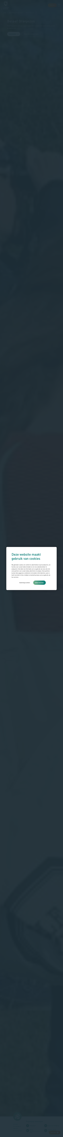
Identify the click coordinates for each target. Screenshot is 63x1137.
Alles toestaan (39, 582)
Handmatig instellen (24, 582)
